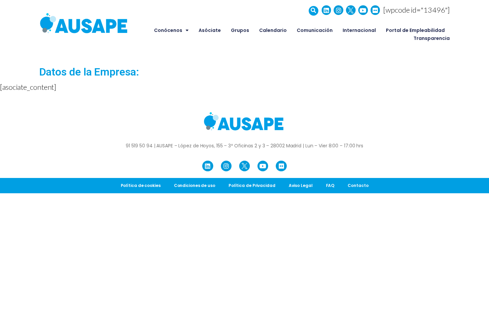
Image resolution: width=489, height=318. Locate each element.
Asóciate (210, 30)
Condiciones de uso (194, 185)
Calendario (273, 30)
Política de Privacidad (252, 185)
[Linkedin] (326, 10)
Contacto (358, 185)
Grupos (240, 30)
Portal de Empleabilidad (415, 30)
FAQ (330, 185)
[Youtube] (363, 10)
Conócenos (168, 30)
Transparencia (431, 38)
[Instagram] (338, 10)
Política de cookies (141, 185)
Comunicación (315, 30)
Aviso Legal (301, 185)
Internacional (359, 30)
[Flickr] (375, 10)
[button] (313, 11)
